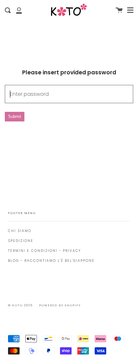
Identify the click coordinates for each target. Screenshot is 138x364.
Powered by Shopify (60, 305)
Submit (14, 116)
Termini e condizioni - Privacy (44, 250)
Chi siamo (19, 230)
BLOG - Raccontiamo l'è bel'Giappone (51, 260)
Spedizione (20, 240)
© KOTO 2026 (20, 305)
